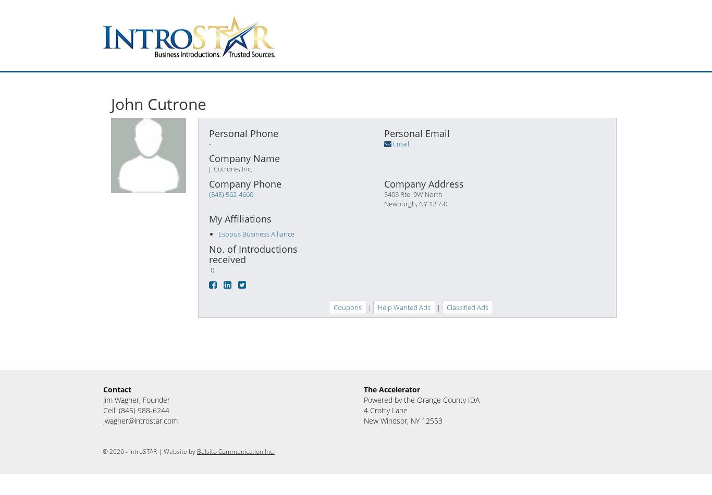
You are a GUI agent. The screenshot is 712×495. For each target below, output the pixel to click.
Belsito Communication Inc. (236, 451)
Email (401, 143)
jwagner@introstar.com (140, 421)
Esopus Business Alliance (256, 234)
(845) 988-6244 (144, 410)
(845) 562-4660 (231, 194)
